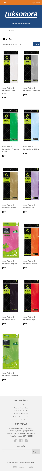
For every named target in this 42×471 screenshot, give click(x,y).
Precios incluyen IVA (21, 411)
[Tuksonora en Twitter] (15, 441)
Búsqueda (21, 405)
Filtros (37, 44)
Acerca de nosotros (21, 408)
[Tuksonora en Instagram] (26, 441)
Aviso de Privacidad (21, 414)
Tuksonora (15, 462)
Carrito (37, 3)
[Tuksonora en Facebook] (21, 441)
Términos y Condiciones (21, 420)
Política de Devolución (21, 417)
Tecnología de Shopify (27, 462)
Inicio (3, 30)
